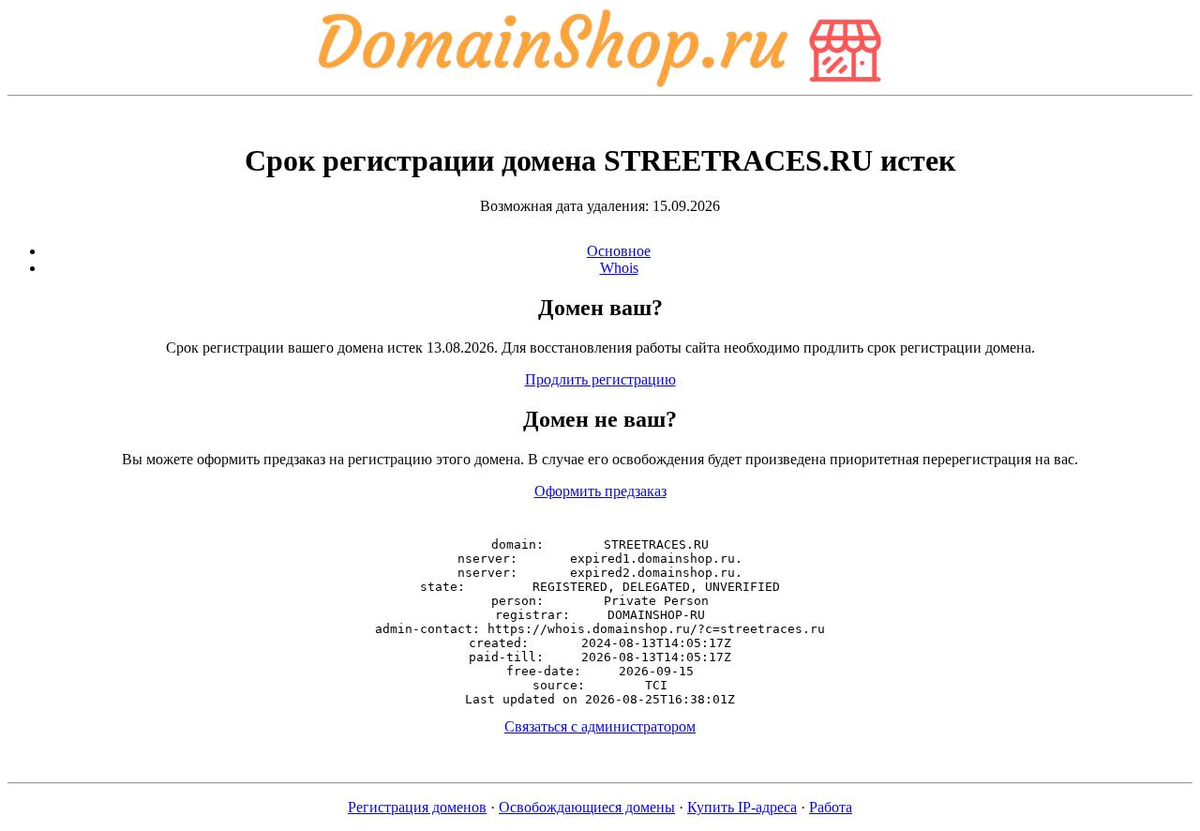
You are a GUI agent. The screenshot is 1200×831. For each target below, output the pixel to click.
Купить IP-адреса (742, 807)
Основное (619, 251)
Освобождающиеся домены (587, 807)
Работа (830, 807)
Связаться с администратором (600, 726)
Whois (619, 268)
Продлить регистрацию (600, 379)
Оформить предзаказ (600, 491)
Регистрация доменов (417, 807)
